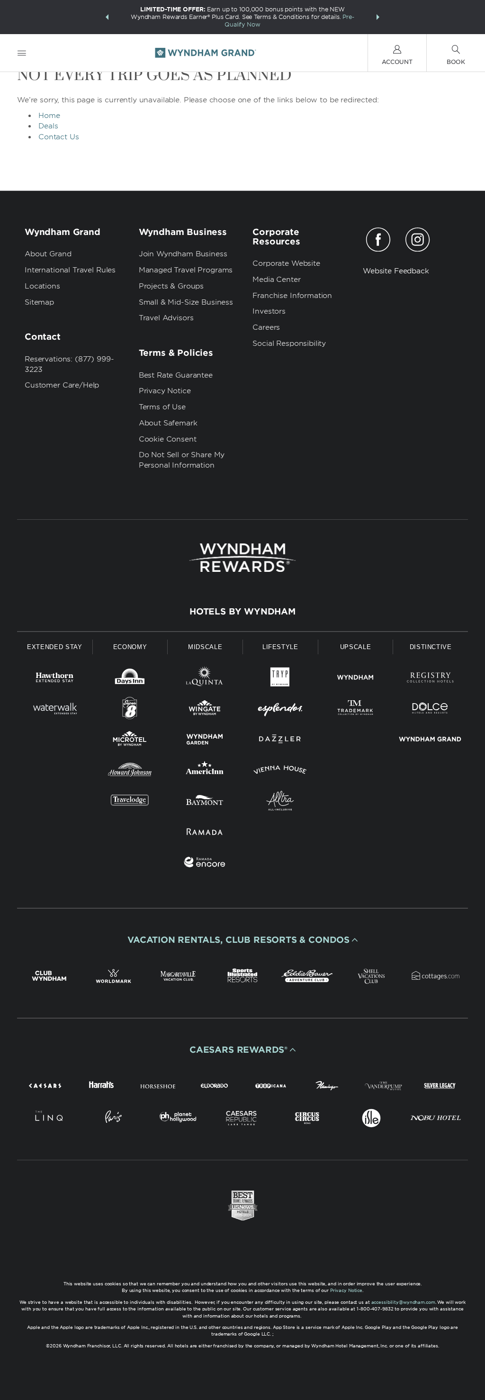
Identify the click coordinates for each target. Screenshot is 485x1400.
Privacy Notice (165, 391)
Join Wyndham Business (183, 254)
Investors (269, 311)
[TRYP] (280, 679)
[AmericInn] (205, 771)
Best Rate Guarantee (176, 375)
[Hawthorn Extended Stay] (54, 679)
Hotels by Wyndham (242, 611)
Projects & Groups (171, 286)
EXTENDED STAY (54, 646)
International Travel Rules (70, 270)
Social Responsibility (289, 343)
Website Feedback (396, 271)
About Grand (48, 254)
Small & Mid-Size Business (186, 302)
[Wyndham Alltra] (280, 802)
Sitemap (39, 302)
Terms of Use (162, 407)
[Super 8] (130, 709)
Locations (42, 286)
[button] (107, 17)
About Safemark (168, 423)
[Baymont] (205, 802)
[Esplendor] (280, 709)
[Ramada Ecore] (205, 863)
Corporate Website (286, 263)
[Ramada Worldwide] (205, 833)
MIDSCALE (205, 646)
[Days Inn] (130, 679)
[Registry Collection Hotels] (430, 679)
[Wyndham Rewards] (242, 557)
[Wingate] (205, 709)
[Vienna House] (280, 771)
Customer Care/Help (62, 385)
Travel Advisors (166, 318)
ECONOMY (130, 646)
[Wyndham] (355, 679)
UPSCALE (355, 646)
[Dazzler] (280, 740)
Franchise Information (292, 295)
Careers (266, 327)
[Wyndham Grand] (430, 740)
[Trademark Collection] (355, 709)
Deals (48, 126)
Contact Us (58, 137)
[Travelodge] (130, 802)
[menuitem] (22, 53)
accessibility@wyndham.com (403, 1302)
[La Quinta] (205, 679)
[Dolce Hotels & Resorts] (430, 709)
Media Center (276, 279)
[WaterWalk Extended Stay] (54, 709)
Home (49, 115)
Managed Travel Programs (186, 270)
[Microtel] (130, 740)
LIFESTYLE (280, 646)
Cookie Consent (168, 439)
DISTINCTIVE (431, 646)
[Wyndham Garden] (205, 740)
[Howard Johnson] (130, 771)
